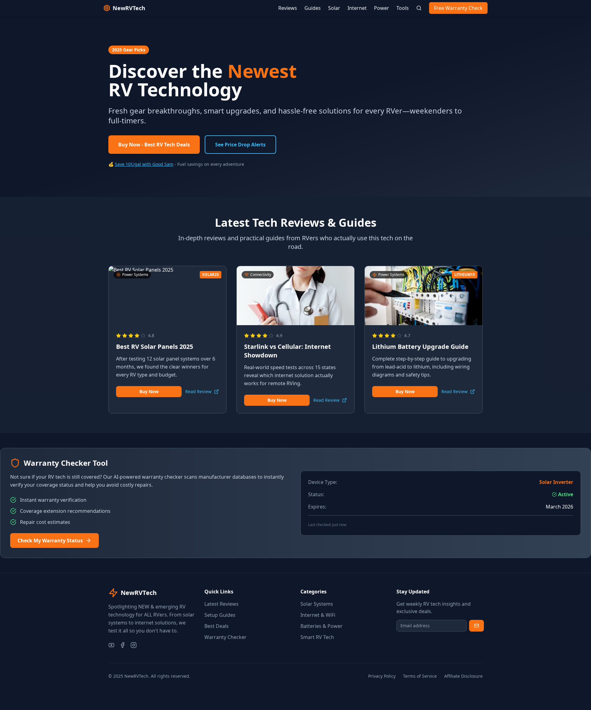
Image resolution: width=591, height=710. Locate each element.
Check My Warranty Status (50, 540)
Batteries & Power (321, 626)
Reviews (287, 8)
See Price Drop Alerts (240, 144)
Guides (312, 8)
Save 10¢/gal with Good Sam (144, 164)
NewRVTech (129, 8)
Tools (402, 8)
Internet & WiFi (317, 615)
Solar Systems (316, 603)
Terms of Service (420, 676)
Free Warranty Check (458, 8)
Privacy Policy (382, 676)
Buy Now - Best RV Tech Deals (154, 144)
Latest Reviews (221, 603)
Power (381, 8)
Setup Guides (219, 615)
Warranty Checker (225, 637)
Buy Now (149, 391)
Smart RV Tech (317, 637)
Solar (334, 8)
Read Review (198, 391)
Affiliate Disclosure (463, 676)
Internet (357, 8)
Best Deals (216, 626)
